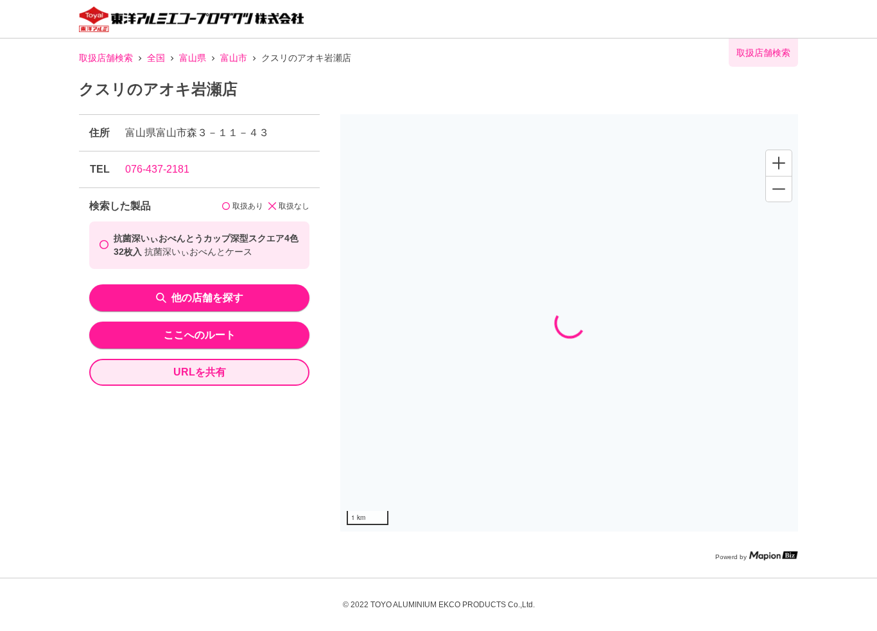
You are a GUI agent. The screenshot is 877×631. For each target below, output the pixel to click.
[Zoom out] (779, 189)
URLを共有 (199, 372)
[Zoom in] (779, 163)
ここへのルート (200, 334)
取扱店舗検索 (106, 58)
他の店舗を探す (207, 297)
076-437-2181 (157, 169)
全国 (156, 58)
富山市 (233, 58)
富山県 (192, 58)
